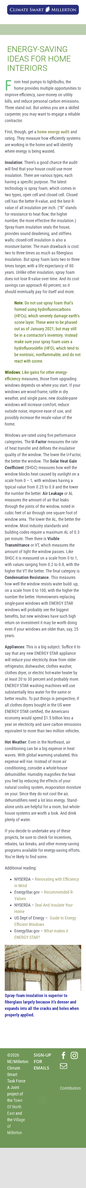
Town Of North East (14, 1107)
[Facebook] (63, 1055)
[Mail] (63, 1066)
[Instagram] (74, 1055)
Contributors (70, 1088)
